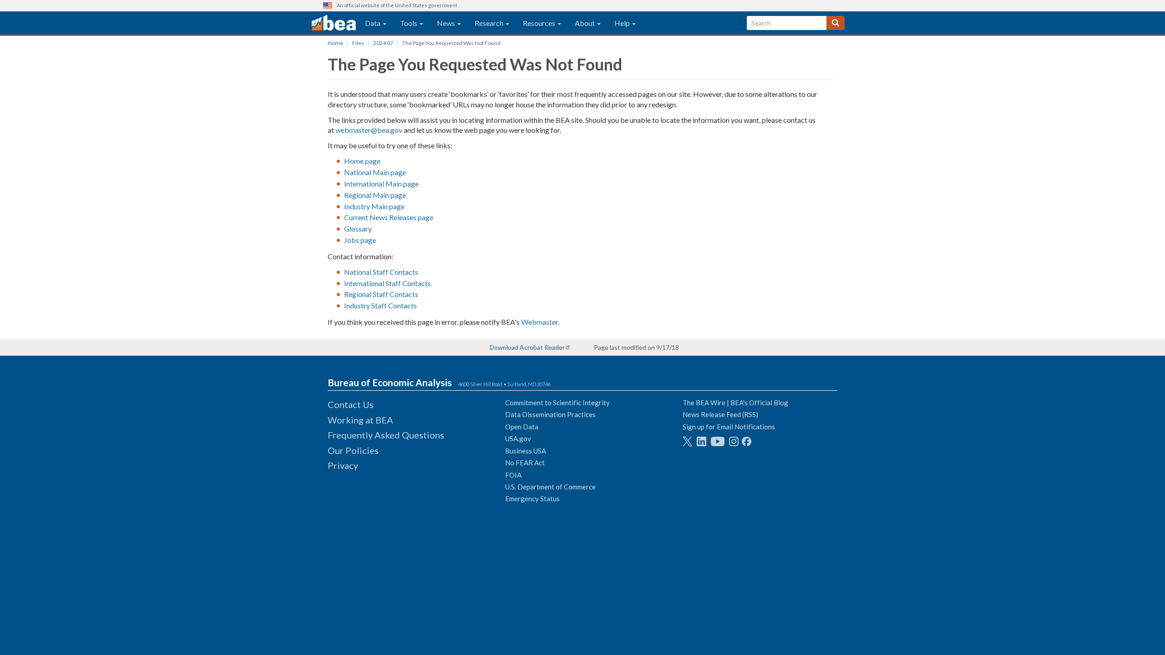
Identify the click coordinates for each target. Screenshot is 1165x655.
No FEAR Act (525, 462)
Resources (540, 23)
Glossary (358, 228)
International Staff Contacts (387, 283)
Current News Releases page (388, 217)
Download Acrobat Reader (527, 347)
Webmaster (539, 321)
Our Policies (353, 450)
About (585, 23)
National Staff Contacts (381, 271)
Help (622, 23)
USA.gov (518, 438)
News (446, 23)
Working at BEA (360, 419)
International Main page (381, 183)
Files (358, 43)
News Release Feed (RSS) (720, 414)
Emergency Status (532, 498)
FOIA (513, 475)
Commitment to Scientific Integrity (557, 402)
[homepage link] (334, 23)
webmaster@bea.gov (368, 130)
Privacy (343, 465)
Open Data (521, 427)
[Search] (835, 23)
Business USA (525, 451)
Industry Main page (374, 206)
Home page (362, 160)
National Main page (375, 172)
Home (335, 43)
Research (490, 23)
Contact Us (351, 404)
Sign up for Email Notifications (729, 427)
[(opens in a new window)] (687, 441)
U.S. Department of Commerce (550, 487)
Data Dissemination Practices (550, 414)
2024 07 (383, 43)
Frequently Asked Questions (386, 434)
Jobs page (360, 240)
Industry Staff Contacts (380, 305)
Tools (409, 23)
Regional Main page (375, 195)
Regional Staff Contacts (381, 294)
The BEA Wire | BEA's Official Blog (735, 402)
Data (373, 23)
